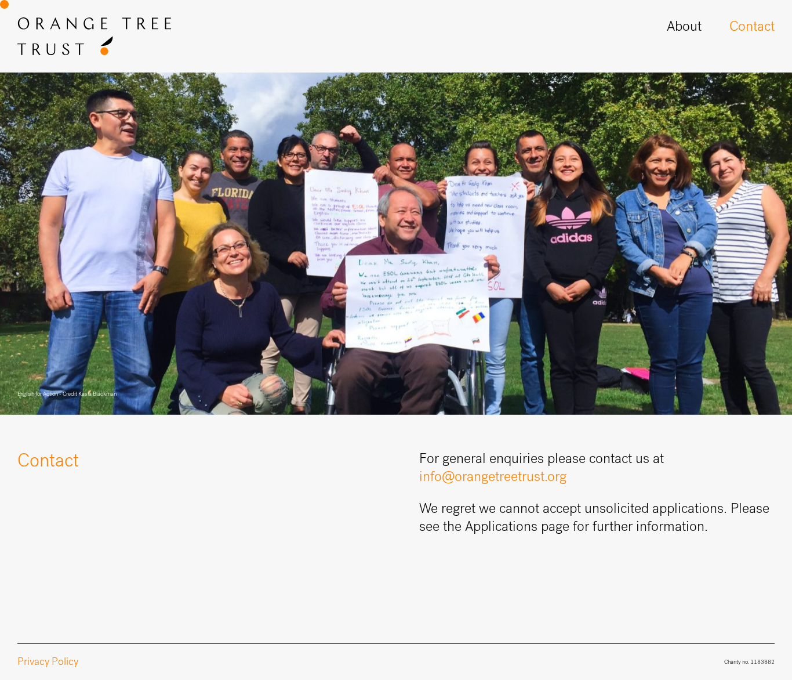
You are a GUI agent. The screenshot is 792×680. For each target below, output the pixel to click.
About (684, 26)
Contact (752, 26)
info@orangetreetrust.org (492, 476)
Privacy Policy (47, 661)
